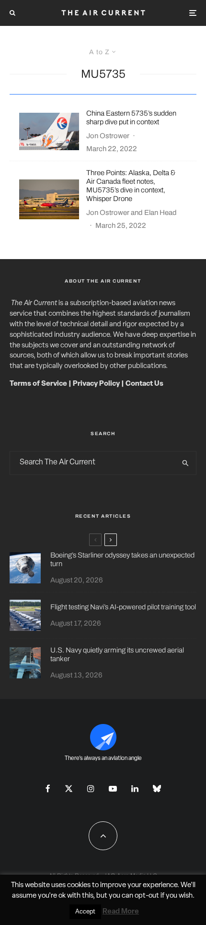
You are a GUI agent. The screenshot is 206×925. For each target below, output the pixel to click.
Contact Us (144, 384)
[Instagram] (91, 788)
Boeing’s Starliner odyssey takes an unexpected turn (122, 559)
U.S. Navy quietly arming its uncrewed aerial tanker (117, 654)
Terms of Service (38, 384)
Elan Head (160, 212)
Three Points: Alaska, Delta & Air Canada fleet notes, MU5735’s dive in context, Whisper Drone (130, 185)
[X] (68, 788)
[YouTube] (113, 788)
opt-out (147, 896)
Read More (121, 911)
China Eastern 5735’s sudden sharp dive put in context (131, 117)
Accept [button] (85, 912)
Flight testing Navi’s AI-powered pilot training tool (123, 607)
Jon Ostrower (107, 136)
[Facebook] (47, 788)
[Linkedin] (135, 788)
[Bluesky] (157, 788)
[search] (185, 462)
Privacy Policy (96, 384)
